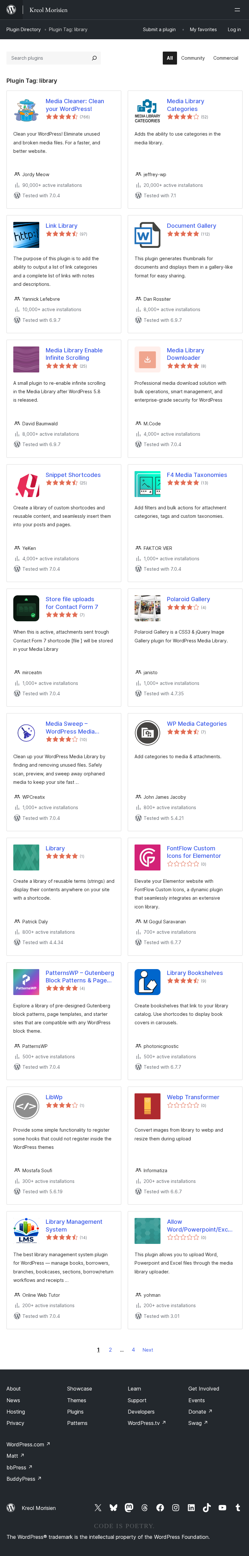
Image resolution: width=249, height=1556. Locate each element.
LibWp (54, 1097)
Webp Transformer (193, 1097)
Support (137, 1400)
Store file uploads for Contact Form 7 (72, 603)
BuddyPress (24, 1479)
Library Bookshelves (195, 972)
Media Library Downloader (185, 354)
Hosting (15, 1411)
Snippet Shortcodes (73, 474)
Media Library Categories (185, 105)
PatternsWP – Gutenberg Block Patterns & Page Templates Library (80, 976)
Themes (76, 1400)
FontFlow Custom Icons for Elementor (194, 852)
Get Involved (203, 1388)
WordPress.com (28, 1444)
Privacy (15, 1423)
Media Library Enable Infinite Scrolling (74, 354)
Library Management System (74, 1225)
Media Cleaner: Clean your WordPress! (75, 105)
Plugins (75, 1411)
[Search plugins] (94, 58)
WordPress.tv (147, 1423)
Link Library (61, 225)
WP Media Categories (197, 723)
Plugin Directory (23, 29)
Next (148, 1350)
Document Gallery (191, 225)
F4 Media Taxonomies (197, 474)
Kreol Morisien (39, 1508)
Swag (198, 1423)
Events (196, 1400)
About (13, 1388)
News (13, 1400)
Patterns (77, 1423)
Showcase (79, 1388)
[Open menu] (238, 9)
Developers (141, 1411)
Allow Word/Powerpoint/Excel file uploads (200, 1225)
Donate (200, 1411)
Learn (134, 1388)
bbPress (19, 1467)
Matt (15, 1456)
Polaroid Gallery (188, 599)
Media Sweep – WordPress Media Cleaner (70, 727)
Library (55, 848)
